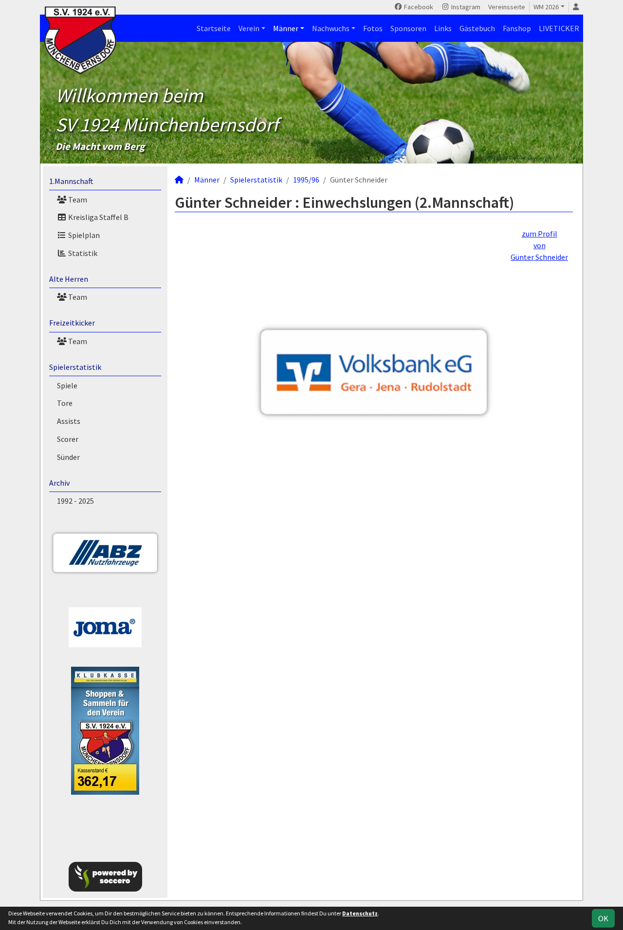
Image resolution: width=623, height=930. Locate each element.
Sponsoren (408, 28)
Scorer (67, 439)
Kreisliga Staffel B (97, 217)
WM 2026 (546, 6)
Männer (285, 28)
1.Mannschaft (71, 181)
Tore (65, 403)
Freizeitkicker (72, 323)
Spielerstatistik (75, 367)
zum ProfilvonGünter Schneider (539, 245)
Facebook (418, 6)
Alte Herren (68, 279)
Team (77, 199)
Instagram (465, 6)
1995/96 (306, 179)
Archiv (59, 483)
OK (603, 918)
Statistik (82, 253)
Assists (68, 421)
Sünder (68, 457)
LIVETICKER (559, 28)
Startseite (214, 28)
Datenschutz (360, 913)
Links (443, 28)
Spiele (67, 385)
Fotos (373, 28)
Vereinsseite (506, 6)
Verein (248, 28)
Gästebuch (477, 28)
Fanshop (517, 28)
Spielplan (83, 235)
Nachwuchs (330, 28)
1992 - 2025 (75, 501)
